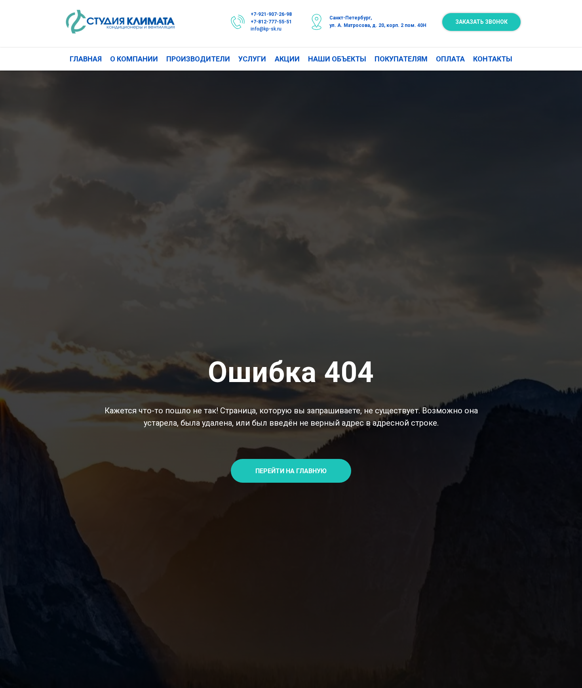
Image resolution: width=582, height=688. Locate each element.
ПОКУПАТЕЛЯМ (401, 59)
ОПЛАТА (450, 59)
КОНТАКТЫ (492, 59)
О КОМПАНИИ (134, 59)
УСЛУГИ (252, 59)
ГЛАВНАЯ (86, 59)
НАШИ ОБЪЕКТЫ (337, 59)
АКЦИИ (287, 59)
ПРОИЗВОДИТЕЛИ (198, 59)
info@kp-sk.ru (266, 29)
